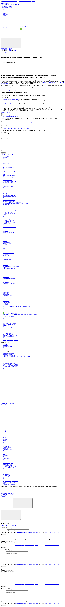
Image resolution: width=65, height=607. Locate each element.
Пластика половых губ (8, 464)
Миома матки (6, 255)
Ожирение (5, 265)
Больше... (5, 471)
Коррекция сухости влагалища (9, 334)
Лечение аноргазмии (7, 318)
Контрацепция (6, 476)
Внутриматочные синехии (9, 201)
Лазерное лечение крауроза (9, 338)
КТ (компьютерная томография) (10, 310)
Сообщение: (3, 562)
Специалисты (6, 10)
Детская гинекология (7, 163)
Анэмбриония (6, 178)
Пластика (5, 344)
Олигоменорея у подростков (9, 368)
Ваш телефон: (3, 530)
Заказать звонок (4, 27)
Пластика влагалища (7, 465)
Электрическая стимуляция (9, 355)
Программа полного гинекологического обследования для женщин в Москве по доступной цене (21, 122)
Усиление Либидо (7, 325)
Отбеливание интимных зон (9, 467)
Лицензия (3, 496)
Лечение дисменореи (7, 370)
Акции (4, 13)
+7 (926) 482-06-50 (13, 525)
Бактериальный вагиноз (8, 186)
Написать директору (5, 408)
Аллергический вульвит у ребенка (10, 364)
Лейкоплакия (6, 248)
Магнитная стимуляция (8, 354)
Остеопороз (5, 267)
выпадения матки (60, 82)
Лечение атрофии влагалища (9, 324)
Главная (4, 430)
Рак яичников (6, 301)
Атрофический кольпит (8, 182)
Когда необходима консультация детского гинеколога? (14, 360)
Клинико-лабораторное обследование (29, 314)
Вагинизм (5, 193)
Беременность (6, 162)
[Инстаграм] (12, 381)
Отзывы (5, 12)
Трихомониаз (6, 277)
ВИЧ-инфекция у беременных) (9, 197)
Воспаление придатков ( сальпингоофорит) (12, 202)
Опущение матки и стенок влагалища (11, 266)
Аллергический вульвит (8, 477)
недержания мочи (4, 83)
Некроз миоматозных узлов (9, 260)
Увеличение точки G (7, 327)
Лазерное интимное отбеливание (10, 335)
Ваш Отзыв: (3, 601)
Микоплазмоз (6, 254)
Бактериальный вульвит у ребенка (10, 365)
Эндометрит (5, 293)
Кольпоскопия (13, 307)
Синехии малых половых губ (9, 484)
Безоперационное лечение (6, 329)
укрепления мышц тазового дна (23, 86)
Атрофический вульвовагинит (9, 181)
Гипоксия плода (6, 225)
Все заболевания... (7, 450)
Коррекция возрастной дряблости (10, 340)
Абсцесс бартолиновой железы (9, 167)
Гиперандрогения (7, 216)
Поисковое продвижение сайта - (12, 497)
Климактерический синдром (9, 243)
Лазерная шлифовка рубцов (9, 336)
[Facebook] (12, 401)
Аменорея (5, 173)
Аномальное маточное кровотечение (11, 176)
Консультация (6, 474)
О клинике (5, 9)
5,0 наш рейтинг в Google (6, 7)
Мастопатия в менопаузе (8, 253)
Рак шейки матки (7, 299)
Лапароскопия (13, 313)
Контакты (5, 15)
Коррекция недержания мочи (9, 326)
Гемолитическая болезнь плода (9, 210)
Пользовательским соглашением (52, 150)
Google (14, 50)
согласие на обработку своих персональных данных (26, 150)
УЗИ (4, 454)
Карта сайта (3, 404)
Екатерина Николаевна (8, 103)
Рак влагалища (6, 303)
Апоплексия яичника (7, 180)
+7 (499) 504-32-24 (24, 26)
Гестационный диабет (8, 212)
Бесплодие (5, 188)
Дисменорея (5, 231)
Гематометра (6, 208)
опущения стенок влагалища (49, 82)
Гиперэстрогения (6, 223)
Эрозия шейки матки (7, 295)
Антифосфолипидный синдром (10, 177)
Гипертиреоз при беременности (10, 219)
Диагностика (6, 159)
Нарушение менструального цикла (10, 481)
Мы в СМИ (5, 14)
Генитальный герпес (7, 211)
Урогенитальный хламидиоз (9, 283)
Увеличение (5, 345)
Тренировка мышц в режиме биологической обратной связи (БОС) (17, 356)
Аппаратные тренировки (8, 353)
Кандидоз (5, 241)
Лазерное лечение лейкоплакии (10, 337)
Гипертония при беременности (9, 220)
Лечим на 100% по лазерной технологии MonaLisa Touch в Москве (15, 128)
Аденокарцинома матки (8, 168)
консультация (6, 99)
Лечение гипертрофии (8, 348)
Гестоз (4, 214)
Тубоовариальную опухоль (9, 278)
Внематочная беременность (9, 200)
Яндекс (10, 50)
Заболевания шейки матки (8, 236)
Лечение (5, 157)
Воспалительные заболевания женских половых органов (15, 203)
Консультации (6, 156)
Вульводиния (6, 204)
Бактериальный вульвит (8, 478)
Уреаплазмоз (6, 282)
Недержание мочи (7, 259)
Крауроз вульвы (6, 244)
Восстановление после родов (9, 323)
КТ (3, 457)
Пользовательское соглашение (7, 403)
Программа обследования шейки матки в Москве (11, 116)
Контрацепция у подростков (9, 363)
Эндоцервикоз (6, 294)
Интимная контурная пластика (7, 316)
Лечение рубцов (6, 319)
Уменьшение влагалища (8, 322)
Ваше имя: (3, 528)
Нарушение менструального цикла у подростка (13, 367)
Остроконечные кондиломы (9, 268)
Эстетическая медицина (8, 161)
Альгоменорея (6, 172)
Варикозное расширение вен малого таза (12, 195)
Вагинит (5, 194)
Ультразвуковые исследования (23, 306)
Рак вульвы (5, 304)
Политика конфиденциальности (7, 493)
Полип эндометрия (7, 272)
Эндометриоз (6, 292)
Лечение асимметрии (7, 346)
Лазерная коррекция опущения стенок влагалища (13, 332)
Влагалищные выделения (8, 198)
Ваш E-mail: (3, 552)
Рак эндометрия (6, 302)
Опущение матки (7, 446)
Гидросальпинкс (6, 215)
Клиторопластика (7, 321)
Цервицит (5, 287)
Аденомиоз (5, 169)
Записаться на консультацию (7, 154)
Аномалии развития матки (9, 175)
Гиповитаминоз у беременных (9, 224)
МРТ (4, 456)
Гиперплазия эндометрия (8, 217)
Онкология (5, 158)
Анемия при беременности (9, 174)
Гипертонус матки (7, 221)
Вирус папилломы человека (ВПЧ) (10, 196)
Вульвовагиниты (6, 362)
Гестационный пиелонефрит (9, 213)
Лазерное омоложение (8, 347)
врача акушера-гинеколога (15, 99)
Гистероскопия (14, 312)
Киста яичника (6, 242)
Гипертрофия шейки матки (9, 222)
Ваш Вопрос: (3, 581)
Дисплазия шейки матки (8, 232)
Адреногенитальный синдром (9, 171)
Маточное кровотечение (8, 479)
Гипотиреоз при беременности (9, 227)
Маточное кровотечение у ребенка (10, 366)
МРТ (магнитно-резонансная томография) (32, 308)
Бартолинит (5, 187)
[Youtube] (12, 391)
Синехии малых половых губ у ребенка (11, 371)
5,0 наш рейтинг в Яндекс (6, 6)
